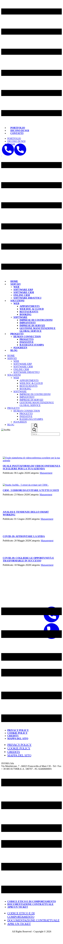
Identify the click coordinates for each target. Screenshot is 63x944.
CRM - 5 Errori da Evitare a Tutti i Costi (31, 490)
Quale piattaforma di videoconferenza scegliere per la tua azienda (31, 467)
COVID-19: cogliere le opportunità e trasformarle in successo (28, 559)
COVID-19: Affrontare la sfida (24, 536)
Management (46, 473)
